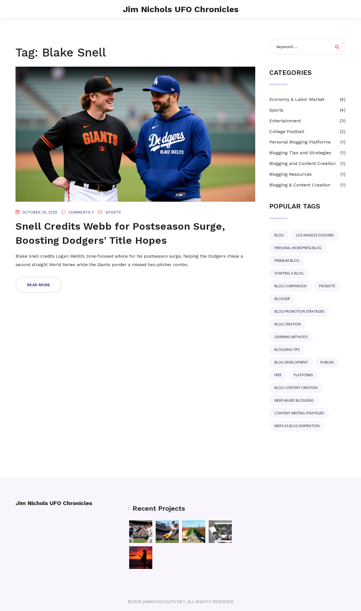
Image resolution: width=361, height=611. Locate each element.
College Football (286, 131)
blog (279, 235)
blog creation (287, 324)
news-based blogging (294, 400)
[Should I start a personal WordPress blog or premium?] (220, 531)
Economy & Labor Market (296, 99)
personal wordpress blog (298, 247)
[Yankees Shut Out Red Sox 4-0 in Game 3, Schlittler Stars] (140, 531)
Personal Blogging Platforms (300, 142)
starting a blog (288, 273)
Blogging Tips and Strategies (300, 152)
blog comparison (290, 286)
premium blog (286, 260)
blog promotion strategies (299, 311)
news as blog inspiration (297, 425)
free (277, 375)
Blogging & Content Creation (299, 185)
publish (327, 362)
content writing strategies (299, 413)
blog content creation (296, 387)
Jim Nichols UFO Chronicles (181, 9)
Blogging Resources (290, 174)
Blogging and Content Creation (302, 163)
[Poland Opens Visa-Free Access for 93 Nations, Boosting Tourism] (193, 531)
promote (327, 286)
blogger (282, 298)
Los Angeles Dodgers (315, 235)
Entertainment (285, 120)
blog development (291, 362)
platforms (303, 375)
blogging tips (287, 349)
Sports (113, 212)
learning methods (290, 336)
